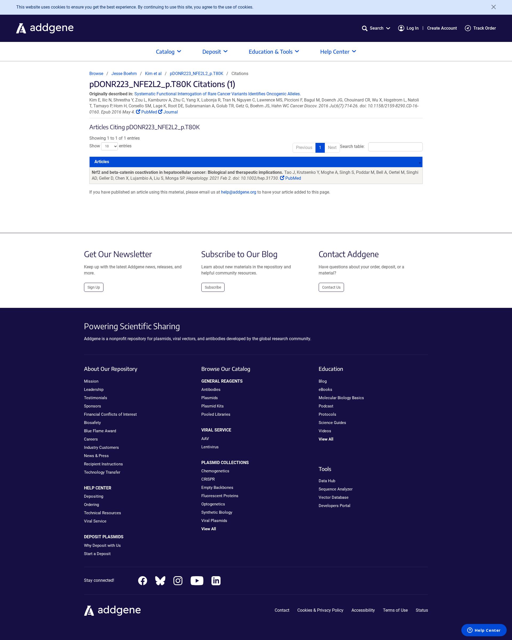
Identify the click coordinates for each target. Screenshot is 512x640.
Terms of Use (395, 610)
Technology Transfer (102, 472)
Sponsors (92, 406)
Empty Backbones (217, 487)
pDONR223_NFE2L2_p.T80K (196, 73)
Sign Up (93, 287)
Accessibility (363, 610)
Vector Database (334, 497)
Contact (282, 610)
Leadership (93, 389)
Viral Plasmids (214, 520)
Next (332, 147)
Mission (91, 381)
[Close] (492, 7)
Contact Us (331, 287)
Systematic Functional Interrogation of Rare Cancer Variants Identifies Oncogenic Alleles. (217, 93)
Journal (170, 112)
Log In (413, 28)
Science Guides (332, 422)
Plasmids (209, 397)
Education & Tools (271, 51)
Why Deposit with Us (102, 545)
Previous (304, 147)
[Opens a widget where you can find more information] (484, 630)
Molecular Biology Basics (341, 397)
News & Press (96, 455)
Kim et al (154, 73)
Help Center (335, 51)
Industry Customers (101, 447)
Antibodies (211, 389)
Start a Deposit (97, 553)
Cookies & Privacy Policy (320, 610)
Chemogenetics (215, 471)
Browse (96, 73)
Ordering (91, 504)
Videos (325, 431)
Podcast (326, 406)
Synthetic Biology (216, 512)
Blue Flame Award (100, 431)
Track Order (484, 28)
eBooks (325, 389)
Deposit (211, 51)
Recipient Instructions (103, 464)
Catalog (165, 51)
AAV (205, 438)
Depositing (93, 496)
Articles (101, 161)
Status (422, 610)
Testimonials (95, 397)
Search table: (352, 146)
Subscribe (213, 287)
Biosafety (92, 422)
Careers (91, 439)
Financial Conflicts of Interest (110, 414)
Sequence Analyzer (336, 489)
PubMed (149, 112)
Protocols (327, 414)
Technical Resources (102, 513)
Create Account (442, 28)
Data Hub (327, 480)
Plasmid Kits (212, 406)
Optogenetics (213, 504)
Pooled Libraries (215, 414)
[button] (376, 28)
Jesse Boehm (124, 73)
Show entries (110, 145)
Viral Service (95, 521)
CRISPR (208, 479)
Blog (323, 381)
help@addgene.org (238, 192)
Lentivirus (210, 447)
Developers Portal (334, 505)
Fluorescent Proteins (219, 495)
